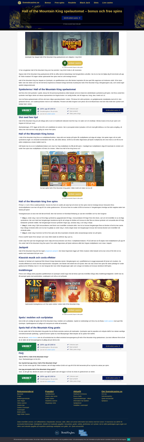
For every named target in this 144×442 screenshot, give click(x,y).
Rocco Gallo (77, 396)
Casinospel (21, 410)
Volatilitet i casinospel (80, 405)
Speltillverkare (50, 394)
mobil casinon (108, 321)
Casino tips (21, 405)
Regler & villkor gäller (78, 67)
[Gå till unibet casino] (26, 111)
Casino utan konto (51, 396)
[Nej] (142, 439)
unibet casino (51, 114)
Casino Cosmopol (23, 407)
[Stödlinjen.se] (68, 433)
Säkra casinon (22, 403)
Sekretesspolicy (107, 396)
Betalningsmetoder (23, 398)
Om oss (104, 394)
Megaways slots (50, 403)
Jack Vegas (21, 401)
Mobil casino (21, 412)
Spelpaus (105, 401)
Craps (19, 396)
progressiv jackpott (51, 251)
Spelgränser (77, 403)
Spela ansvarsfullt (107, 398)
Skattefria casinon (51, 401)
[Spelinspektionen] (83, 433)
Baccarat (20, 394)
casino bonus (32, 337)
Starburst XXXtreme (80, 394)
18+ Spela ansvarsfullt (67, 67)
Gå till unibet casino (71, 18)
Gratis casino (49, 398)
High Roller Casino (23, 414)
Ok (128, 439)
